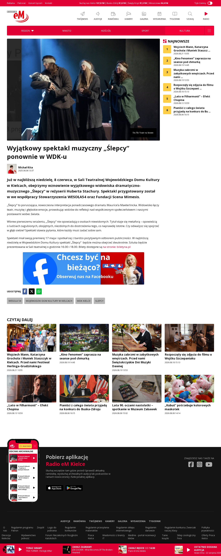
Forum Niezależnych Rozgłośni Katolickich (61, 537)
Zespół (40, 527)
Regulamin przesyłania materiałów (97, 529)
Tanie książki (165, 537)
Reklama (11, 3)
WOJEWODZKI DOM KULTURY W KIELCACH (49, 300)
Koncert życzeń (35, 3)
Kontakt (48, 3)
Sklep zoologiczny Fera (186, 537)
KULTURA (185, 30)
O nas (5, 529)
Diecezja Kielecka (6, 537)
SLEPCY (99, 300)
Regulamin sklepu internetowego (125, 529)
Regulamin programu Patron (22, 529)
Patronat (22, 3)
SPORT (145, 30)
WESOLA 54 (15, 300)
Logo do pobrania (52, 529)
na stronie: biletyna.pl (117, 247)
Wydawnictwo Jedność (28, 537)
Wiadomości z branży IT (113, 537)
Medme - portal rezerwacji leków (142, 537)
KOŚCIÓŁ (106, 30)
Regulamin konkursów (70, 529)
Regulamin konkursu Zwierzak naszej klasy (180, 529)
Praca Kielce (91, 537)
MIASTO (66, 30)
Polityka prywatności (207, 529)
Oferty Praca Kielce (208, 537)
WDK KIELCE (83, 300)
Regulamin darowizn (150, 529)
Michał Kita (25, 167)
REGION (25, 30)
